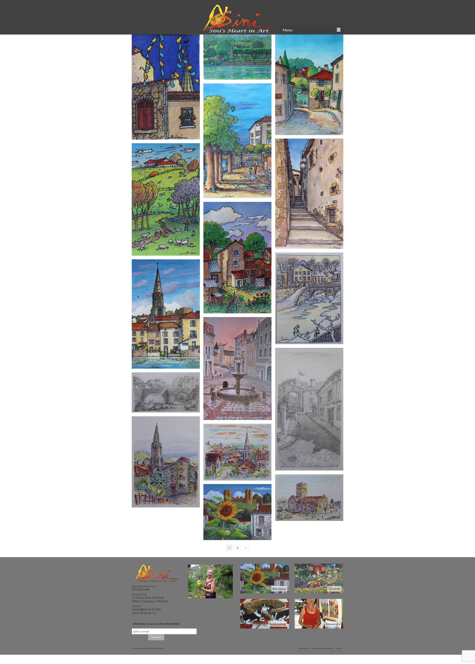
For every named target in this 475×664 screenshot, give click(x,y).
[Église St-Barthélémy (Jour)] (309, 497)
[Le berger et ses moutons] (166, 199)
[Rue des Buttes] (166, 461)
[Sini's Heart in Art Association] (237, 18)
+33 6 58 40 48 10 (143, 613)
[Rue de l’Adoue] (309, 85)
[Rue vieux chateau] (309, 409)
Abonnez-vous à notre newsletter (156, 623)
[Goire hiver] (309, 298)
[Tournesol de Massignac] (237, 512)
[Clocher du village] (166, 314)
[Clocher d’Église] (166, 87)
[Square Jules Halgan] (237, 57)
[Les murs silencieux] (309, 194)
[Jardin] (237, 257)
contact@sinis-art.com (146, 609)
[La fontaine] (237, 368)
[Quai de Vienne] (237, 140)
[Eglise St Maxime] (237, 452)
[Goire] (166, 392)
